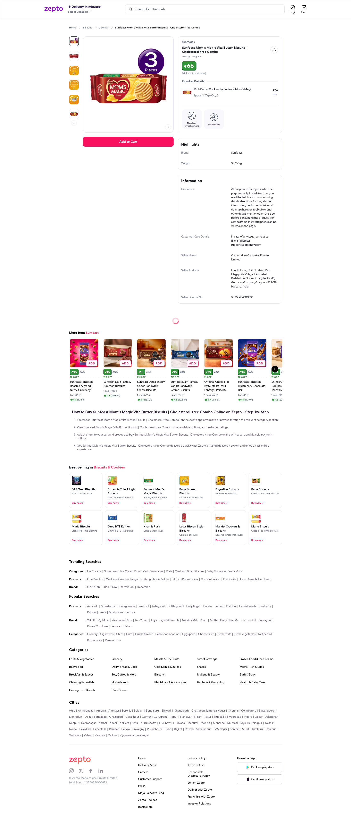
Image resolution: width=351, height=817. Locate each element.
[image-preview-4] (74, 99)
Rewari (189, 729)
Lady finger (193, 606)
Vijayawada (127, 735)
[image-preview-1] (74, 56)
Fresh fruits (224, 634)
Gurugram (160, 717)
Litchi (175, 579)
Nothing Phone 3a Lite (154, 579)
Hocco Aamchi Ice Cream (255, 579)
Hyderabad (234, 717)
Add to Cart (128, 142)
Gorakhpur (132, 717)
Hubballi (219, 717)
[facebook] (93, 770)
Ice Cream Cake (130, 571)
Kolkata (124, 723)
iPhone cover (189, 579)
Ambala (101, 711)
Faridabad (100, 717)
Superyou (265, 620)
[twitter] (84, 770)
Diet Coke (229, 579)
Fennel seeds (247, 606)
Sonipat (235, 729)
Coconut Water (210, 579)
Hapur (173, 717)
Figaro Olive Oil (169, 620)
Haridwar (186, 717)
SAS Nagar (220, 729)
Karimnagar (88, 723)
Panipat (114, 729)
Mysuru (245, 723)
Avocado (92, 606)
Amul (203, 620)
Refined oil (265, 634)
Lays (154, 620)
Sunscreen (111, 571)
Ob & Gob (93, 587)
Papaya (91, 612)
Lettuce (130, 612)
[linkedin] (103, 770)
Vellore (112, 735)
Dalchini (231, 606)
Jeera (102, 612)
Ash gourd (158, 606)
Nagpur (257, 723)
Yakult (91, 620)
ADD (91, 363)
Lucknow (164, 723)
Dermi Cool (127, 587)
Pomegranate (126, 606)
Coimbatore (248, 711)
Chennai (233, 711)
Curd (129, 634)
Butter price (94, 640)
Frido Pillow (109, 587)
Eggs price (188, 634)
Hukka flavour (144, 634)
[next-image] (168, 127)
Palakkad (85, 729)
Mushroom (116, 612)
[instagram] (74, 770)
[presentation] (79, 27)
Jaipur (259, 717)
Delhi (88, 717)
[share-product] (274, 49)
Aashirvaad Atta (122, 620)
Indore (248, 717)
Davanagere (267, 711)
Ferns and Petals (121, 626)
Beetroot (143, 606)
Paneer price (113, 640)
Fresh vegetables (245, 634)
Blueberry (265, 606)
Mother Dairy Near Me (224, 620)
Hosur (207, 717)
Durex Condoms (97, 626)
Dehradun (75, 717)
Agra (72, 711)
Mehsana (219, 723)
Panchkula (99, 729)
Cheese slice (206, 634)
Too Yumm (141, 620)
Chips (119, 634)
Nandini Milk (190, 620)
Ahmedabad (85, 711)
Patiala (125, 729)
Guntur (146, 717)
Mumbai (232, 723)
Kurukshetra (148, 723)
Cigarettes (107, 634)
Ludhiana (179, 723)
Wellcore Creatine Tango (122, 579)
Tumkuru (257, 729)
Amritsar (113, 711)
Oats (169, 571)
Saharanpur (203, 729)
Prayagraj (138, 729)
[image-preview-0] (74, 41)
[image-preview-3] (74, 85)
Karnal (103, 723)
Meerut (205, 723)
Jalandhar (271, 717)
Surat (245, 729)
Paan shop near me (167, 634)
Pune (168, 729)
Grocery (92, 634)
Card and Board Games (189, 571)
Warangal (142, 735)
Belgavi (138, 711)
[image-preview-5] (74, 114)
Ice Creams (94, 571)
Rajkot (178, 729)
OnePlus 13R (95, 579)
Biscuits (87, 27)
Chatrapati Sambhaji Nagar (208, 711)
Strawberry (108, 606)
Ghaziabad (116, 717)
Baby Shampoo (216, 571)
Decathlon (143, 587)
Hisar (197, 717)
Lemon (219, 606)
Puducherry (154, 729)
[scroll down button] (74, 123)
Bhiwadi (166, 711)
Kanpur (73, 723)
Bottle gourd (176, 606)
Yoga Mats (235, 571)
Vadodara (75, 735)
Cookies (104, 27)
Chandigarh (181, 711)
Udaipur (271, 729)
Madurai (192, 723)
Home (72, 27)
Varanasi (100, 735)
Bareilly (126, 711)
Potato (207, 606)
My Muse (103, 620)
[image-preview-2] (74, 70)
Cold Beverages (153, 571)
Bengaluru (152, 711)
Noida (73, 729)
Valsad (88, 735)
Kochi (113, 723)
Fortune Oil (248, 620)
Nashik (269, 723)
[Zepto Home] (53, 9)
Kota (135, 723)
